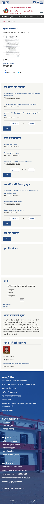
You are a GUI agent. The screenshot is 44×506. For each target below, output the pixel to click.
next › (32, 123)
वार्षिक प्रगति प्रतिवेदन (10, 441)
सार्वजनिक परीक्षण (8, 451)
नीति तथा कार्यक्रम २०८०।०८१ (12, 153)
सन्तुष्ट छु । (12, 290)
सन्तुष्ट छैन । (12, 296)
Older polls (6, 304)
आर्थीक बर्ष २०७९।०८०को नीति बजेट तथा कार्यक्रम (18, 162)
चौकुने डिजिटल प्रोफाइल (11, 455)
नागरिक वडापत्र (8, 429)
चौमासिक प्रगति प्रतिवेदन (11, 445)
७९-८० (5, 70)
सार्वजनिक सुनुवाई (9, 448)
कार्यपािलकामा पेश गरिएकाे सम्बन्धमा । (14, 202)
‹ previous (14, 123)
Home (3, 21)
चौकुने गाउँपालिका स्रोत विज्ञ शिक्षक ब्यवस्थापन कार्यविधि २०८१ (20, 104)
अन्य (7, 128)
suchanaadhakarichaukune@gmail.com (16, 363)
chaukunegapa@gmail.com (12, 482)
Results (5, 306)
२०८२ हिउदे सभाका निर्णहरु (23, 17)
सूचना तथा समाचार (8, 63)
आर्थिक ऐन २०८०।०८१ (10, 144)
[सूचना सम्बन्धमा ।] (11, 46)
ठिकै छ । (11, 293)
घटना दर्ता (6, 422)
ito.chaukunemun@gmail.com (13, 488)
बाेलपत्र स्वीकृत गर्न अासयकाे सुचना (14, 210)
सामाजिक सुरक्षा (8, 426)
